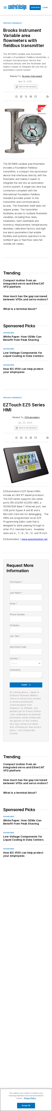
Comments (15, 670)
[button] (5, 8)
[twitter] (26, 96)
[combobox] (26, 663)
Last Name (16, 592)
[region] (26, 1100)
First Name (16, 582)
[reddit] (30, 96)
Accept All (26, 1106)
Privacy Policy (30, 1098)
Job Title (15, 636)
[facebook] (16, 96)
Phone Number (17, 614)
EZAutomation (32, 417)
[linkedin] (21, 96)
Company (14, 625)
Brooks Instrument (32, 76)
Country (15, 658)
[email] (35, 96)
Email (13, 603)
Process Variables (12, 23)
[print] (47, 96)
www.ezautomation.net (34, 539)
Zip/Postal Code (18, 647)
